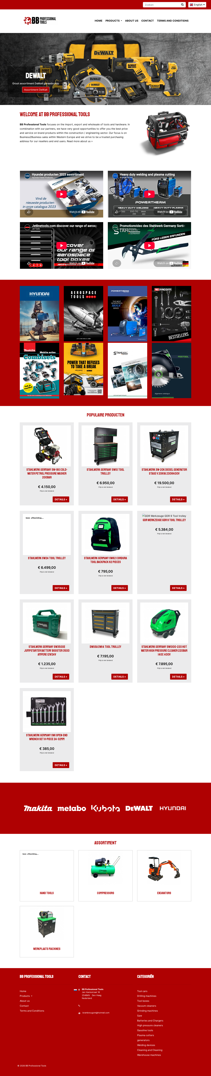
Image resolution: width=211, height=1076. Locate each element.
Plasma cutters (145, 1035)
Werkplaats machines (46, 949)
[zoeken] (182, 4)
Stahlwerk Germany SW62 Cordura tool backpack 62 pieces (105, 560)
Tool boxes (143, 1000)
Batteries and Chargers (150, 1020)
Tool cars (142, 991)
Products (113, 20)
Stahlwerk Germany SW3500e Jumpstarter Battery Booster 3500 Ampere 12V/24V (47, 650)
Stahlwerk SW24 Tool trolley (47, 558)
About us (131, 20)
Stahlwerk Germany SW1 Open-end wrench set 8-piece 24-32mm (47, 737)
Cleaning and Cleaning (149, 1050)
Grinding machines (147, 1010)
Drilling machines (146, 995)
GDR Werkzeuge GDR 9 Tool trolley (164, 520)
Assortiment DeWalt (35, 89)
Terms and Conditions (172, 20)
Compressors (105, 893)
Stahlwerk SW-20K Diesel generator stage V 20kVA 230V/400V (164, 471)
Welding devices (146, 1045)
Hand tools (47, 893)
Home (98, 20)
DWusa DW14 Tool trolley (105, 647)
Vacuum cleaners (146, 1005)
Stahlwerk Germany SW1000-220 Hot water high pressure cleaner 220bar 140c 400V (164, 650)
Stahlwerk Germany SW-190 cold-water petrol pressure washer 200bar (46, 473)
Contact (147, 20)
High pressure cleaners (150, 1025)
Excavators (164, 893)
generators (143, 1040)
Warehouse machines (149, 1054)
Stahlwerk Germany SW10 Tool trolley (105, 471)
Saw (139, 1015)
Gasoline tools (145, 1030)
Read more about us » (80, 141)
